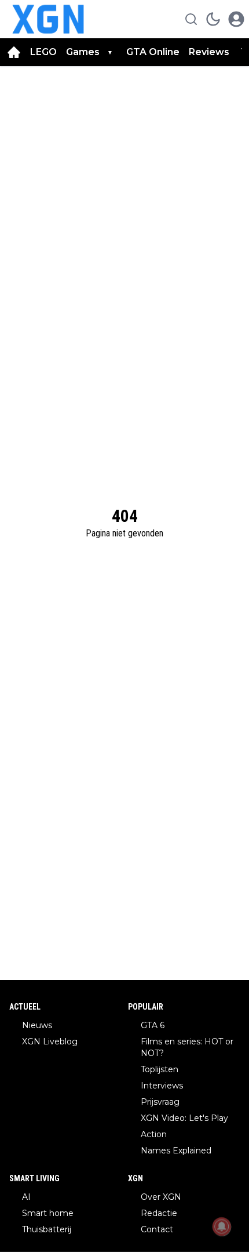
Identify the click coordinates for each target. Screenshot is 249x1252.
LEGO (43, 51)
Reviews (210, 51)
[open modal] (236, 19)
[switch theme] (213, 19)
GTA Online (153, 51)
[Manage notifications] (222, 1226)
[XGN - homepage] (48, 19)
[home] (14, 52)
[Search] (191, 19)
